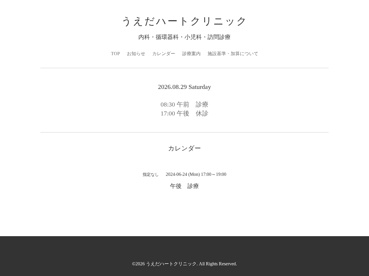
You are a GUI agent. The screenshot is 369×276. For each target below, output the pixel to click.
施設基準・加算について (233, 53)
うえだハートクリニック (184, 21)
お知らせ (136, 53)
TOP (115, 53)
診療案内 (191, 53)
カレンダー (163, 53)
